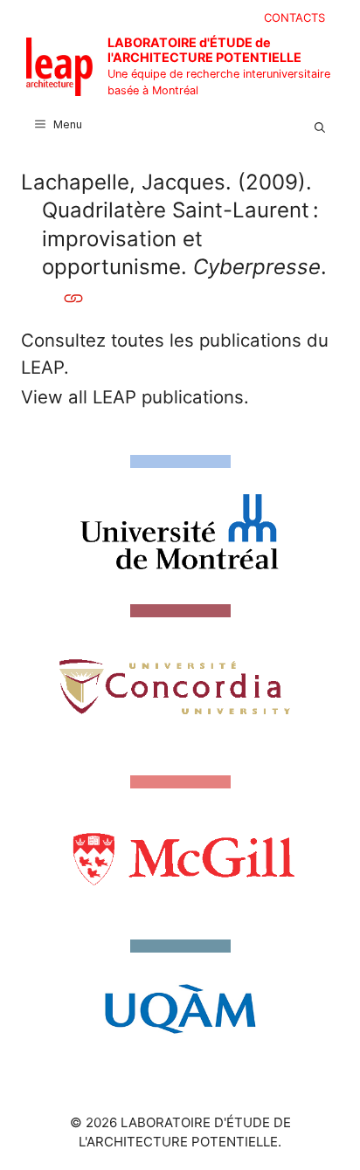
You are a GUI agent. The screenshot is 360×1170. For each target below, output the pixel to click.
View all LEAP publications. (135, 397)
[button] (319, 125)
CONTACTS (294, 17)
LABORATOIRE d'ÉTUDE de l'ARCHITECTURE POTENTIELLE (204, 50)
